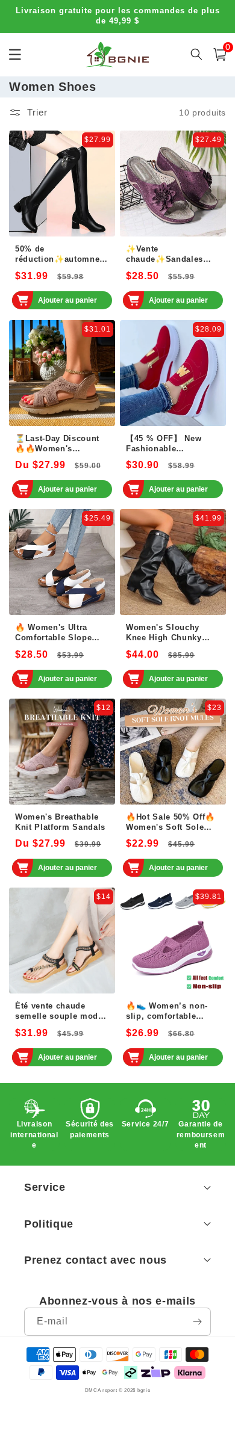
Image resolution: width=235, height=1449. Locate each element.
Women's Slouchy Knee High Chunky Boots (164, 633)
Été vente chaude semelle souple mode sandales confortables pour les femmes (60, 1011)
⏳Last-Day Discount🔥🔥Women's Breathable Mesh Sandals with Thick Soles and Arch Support (57, 444)
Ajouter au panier (67, 300)
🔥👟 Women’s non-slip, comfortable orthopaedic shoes (167, 1011)
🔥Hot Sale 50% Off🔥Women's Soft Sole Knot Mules (170, 822)
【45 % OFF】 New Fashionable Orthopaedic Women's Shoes (171, 444)
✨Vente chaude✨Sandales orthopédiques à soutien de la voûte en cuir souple (172, 254)
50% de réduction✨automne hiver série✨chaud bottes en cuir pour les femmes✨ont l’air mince (61, 254)
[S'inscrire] (197, 1322)
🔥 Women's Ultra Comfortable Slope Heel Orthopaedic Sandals (53, 633)
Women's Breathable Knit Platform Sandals (60, 822)
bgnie (144, 1390)
